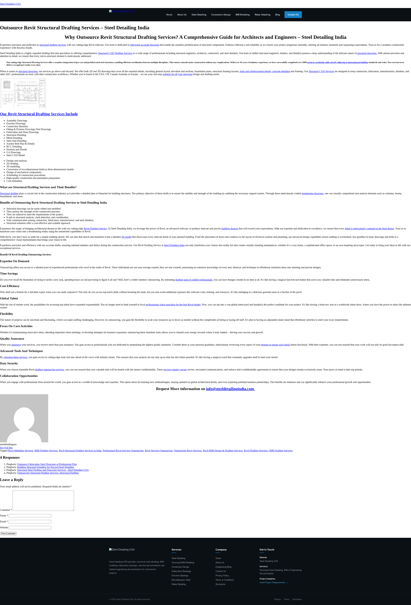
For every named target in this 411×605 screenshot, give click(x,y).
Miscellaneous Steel (181, 580)
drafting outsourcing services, (50, 369)
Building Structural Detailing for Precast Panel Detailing (45, 467)
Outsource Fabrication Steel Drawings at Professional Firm (47, 464)
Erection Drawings (180, 575)
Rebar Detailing (262, 14)
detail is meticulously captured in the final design (369, 228)
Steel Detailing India (174, 245)
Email (4, 521)
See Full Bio (6, 447)
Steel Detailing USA (10, 4)
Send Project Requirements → (274, 582)
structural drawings (28, 71)
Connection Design (221, 14)
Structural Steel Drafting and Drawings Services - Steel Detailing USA (53, 470)
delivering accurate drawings (144, 44)
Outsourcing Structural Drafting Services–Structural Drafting (48, 473)
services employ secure (175, 369)
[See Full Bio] (14, 447)
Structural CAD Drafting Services (115, 53)
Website (4, 527)
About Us (182, 14)
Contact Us (293, 14)
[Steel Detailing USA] (122, 14)
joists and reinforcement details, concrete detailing (265, 71)
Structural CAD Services (321, 71)
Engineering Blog (223, 567)
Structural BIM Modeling (183, 562)
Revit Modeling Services (20, 450)
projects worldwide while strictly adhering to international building (337, 62)
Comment (6, 510)
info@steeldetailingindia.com (230, 389)
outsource (16, 344)
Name (4, 515)
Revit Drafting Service (95, 228)
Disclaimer (220, 584)
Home (169, 14)
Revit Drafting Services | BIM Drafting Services (268, 450)
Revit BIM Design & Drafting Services (223, 450)
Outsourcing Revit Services (188, 450)
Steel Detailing (199, 14)
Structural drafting (9, 193)
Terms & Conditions (225, 580)
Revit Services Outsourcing (159, 450)
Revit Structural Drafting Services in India (80, 450)
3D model (126, 237)
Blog (277, 14)
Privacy (277, 599)
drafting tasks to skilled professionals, (194, 279)
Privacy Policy (222, 575)
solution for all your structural (177, 74)
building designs (230, 228)
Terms (286, 599)
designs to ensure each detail (275, 344)
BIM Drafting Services (46, 450)
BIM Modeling (243, 14)
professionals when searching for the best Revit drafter (173, 304)
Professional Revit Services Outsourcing (123, 450)
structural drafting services (52, 44)
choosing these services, (16, 357)
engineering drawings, (313, 193)
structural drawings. (367, 53)
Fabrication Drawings (181, 571)
